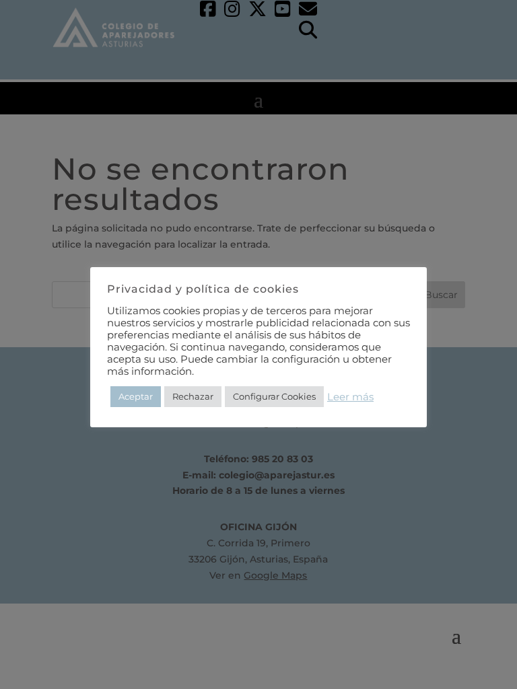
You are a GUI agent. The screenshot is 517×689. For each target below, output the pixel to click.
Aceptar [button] (135, 396)
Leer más (350, 397)
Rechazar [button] (192, 396)
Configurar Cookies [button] (274, 396)
